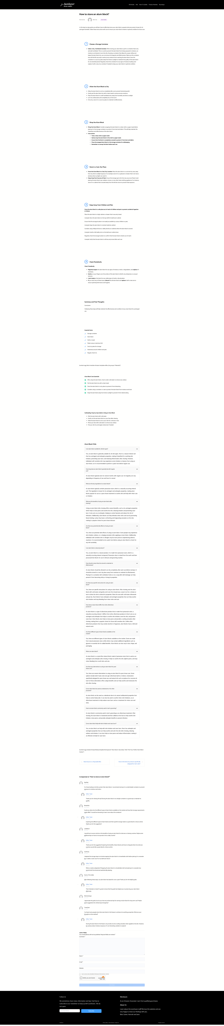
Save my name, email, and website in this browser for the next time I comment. (95, 974)
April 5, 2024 (86, 876)
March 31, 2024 (88, 819)
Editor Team (89, 794)
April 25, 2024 (86, 897)
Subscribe (91, 1011)
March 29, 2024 (88, 795)
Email (81, 962)
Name (81, 956)
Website (81, 968)
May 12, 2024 (88, 920)
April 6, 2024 (88, 865)
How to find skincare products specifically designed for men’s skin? (129, 763)
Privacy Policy (105, 1022)
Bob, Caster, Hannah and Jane (130, 1014)
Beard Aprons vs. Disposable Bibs (92, 762)
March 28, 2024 (86, 784)
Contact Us (117, 1022)
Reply (85, 790)
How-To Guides (103, 19)
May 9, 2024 (86, 909)
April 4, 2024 (86, 830)
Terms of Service (111, 1022)
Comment (82, 937)
